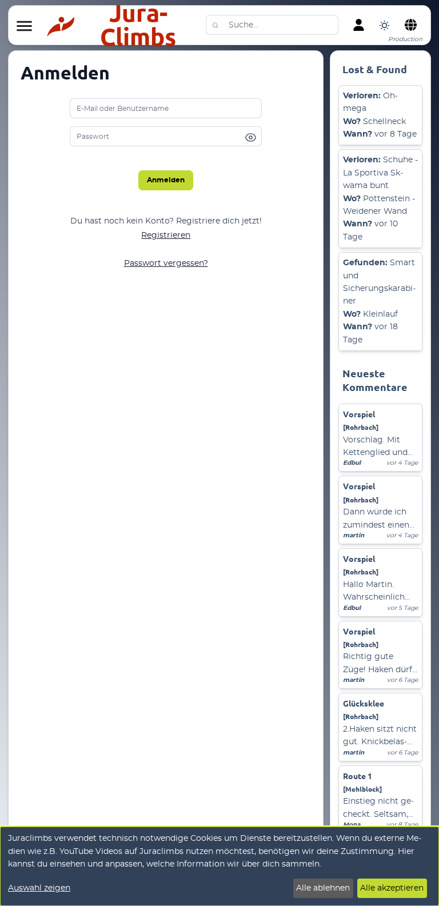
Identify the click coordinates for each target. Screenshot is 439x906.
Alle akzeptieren (392, 888)
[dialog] (219, 866)
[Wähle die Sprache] (410, 25)
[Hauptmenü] (24, 26)
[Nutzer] (358, 25)
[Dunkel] (384, 25)
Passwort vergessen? (166, 264)
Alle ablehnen (323, 888)
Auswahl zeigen (39, 888)
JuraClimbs (138, 25)
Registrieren (165, 236)
